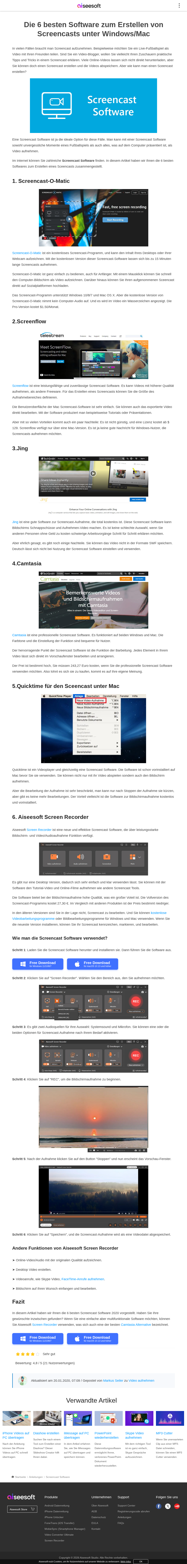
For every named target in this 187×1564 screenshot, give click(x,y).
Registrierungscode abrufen (134, 1511)
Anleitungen (36, 1476)
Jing (15, 522)
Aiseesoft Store (18, 1509)
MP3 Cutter (164, 1433)
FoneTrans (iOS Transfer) (59, 1523)
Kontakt (95, 1528)
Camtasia (19, 635)
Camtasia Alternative (136, 1324)
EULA (94, 1523)
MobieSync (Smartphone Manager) (65, 1528)
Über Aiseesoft (99, 1505)
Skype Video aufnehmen (134, 1435)
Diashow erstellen (46, 1433)
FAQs (121, 1523)
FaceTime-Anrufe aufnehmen (83, 1279)
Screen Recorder (39, 830)
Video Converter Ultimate (59, 1534)
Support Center (126, 1505)
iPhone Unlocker (54, 1517)
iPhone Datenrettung (56, 1511)
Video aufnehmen (141, 1380)
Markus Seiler (113, 1380)
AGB (94, 1511)
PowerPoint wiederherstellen (107, 1435)
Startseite (20, 1476)
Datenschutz (98, 1517)
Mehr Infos (126, 1561)
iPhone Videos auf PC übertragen (16, 1435)
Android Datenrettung (57, 1505)
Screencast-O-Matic (26, 253)
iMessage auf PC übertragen (76, 1435)
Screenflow (20, 386)
